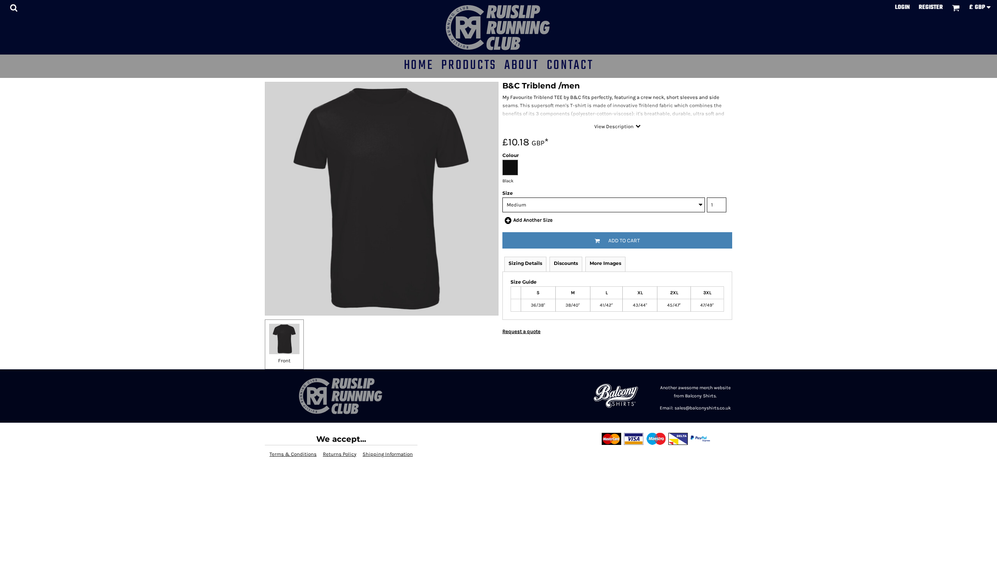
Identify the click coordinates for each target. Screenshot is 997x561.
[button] (14, 8)
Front (284, 360)
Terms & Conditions (293, 454)
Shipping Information (388, 454)
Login (902, 7)
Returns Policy (339, 454)
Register (931, 7)
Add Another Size (533, 220)
